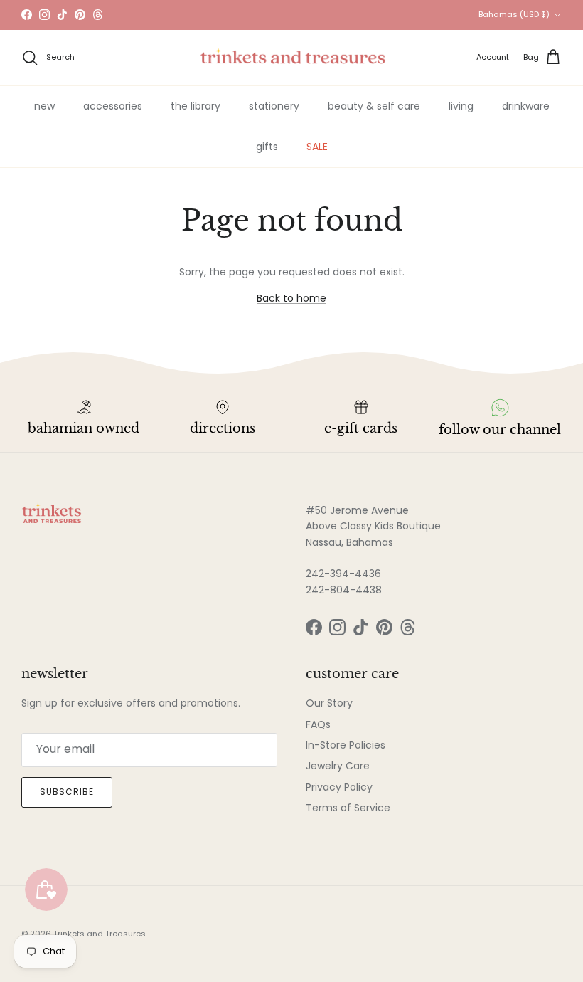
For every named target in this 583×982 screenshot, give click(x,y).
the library (195, 106)
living (461, 106)
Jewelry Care (338, 766)
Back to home (291, 298)
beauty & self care (374, 106)
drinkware (526, 106)
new (44, 106)
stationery (274, 106)
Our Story (329, 703)
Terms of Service (348, 808)
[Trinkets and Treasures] (292, 57)
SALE (317, 146)
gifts (267, 146)
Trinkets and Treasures (100, 933)
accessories (112, 106)
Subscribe (67, 792)
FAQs (318, 724)
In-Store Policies (345, 745)
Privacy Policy (339, 787)
